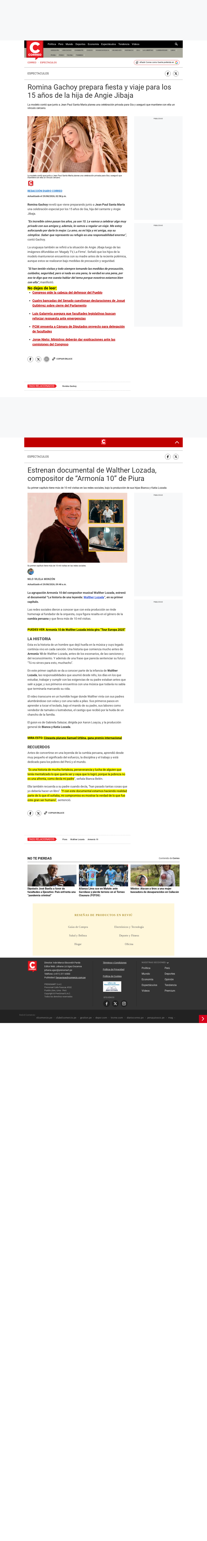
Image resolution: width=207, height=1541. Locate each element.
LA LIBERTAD (148, 50)
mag (170, 1018)
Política (52, 44)
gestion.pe (86, 1018)
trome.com (117, 1018)
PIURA (53, 55)
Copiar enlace (64, 359)
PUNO (61, 55)
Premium (170, 991)
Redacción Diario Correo (44, 191)
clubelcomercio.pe (66, 1018)
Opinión (169, 979)
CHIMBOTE (79, 50)
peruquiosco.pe (155, 1018)
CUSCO (90, 50)
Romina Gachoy (69, 386)
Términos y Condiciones (114, 963)
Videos (135, 44)
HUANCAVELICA (102, 50)
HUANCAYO (117, 50)
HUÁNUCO (129, 50)
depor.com (101, 1018)
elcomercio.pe (44, 1018)
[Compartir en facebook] (168, 73)
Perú (60, 44)
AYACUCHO (66, 50)
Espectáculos (108, 44)
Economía (93, 44)
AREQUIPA (55, 50)
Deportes (80, 44)
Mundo (69, 44)
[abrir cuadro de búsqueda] (176, 44)
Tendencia (123, 44)
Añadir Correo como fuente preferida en (157, 62)
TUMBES (79, 55)
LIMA (173, 50)
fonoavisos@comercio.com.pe (71, 978)
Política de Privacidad (113, 969)
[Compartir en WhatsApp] (46, 359)
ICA (138, 50)
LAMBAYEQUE (161, 50)
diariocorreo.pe (135, 1018)
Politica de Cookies (112, 976)
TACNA (70, 55)
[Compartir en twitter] (176, 73)
